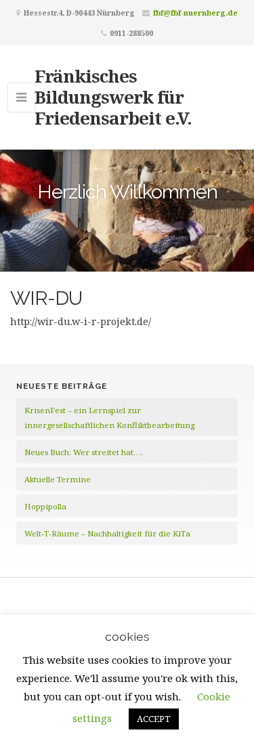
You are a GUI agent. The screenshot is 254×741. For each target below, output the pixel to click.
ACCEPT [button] (154, 719)
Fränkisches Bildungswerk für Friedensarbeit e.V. (113, 97)
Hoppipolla (45, 506)
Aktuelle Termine (57, 479)
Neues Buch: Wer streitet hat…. (83, 452)
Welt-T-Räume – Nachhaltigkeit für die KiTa (107, 533)
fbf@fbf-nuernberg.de (195, 12)
